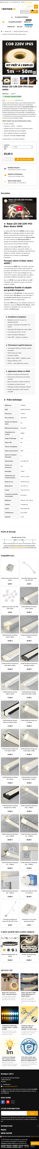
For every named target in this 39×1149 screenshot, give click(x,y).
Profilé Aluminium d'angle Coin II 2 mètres (29, 721)
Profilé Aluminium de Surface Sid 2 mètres (10, 778)
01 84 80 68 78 (15, 2)
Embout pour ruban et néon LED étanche (10, 579)
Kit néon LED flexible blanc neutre (29, 955)
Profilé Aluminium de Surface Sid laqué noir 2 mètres (10, 806)
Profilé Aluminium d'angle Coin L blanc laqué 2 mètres (29, 749)
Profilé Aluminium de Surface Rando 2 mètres (10, 636)
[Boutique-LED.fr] (8, 9)
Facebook (3, 1102)
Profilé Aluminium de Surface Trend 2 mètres (29, 607)
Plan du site (5, 2)
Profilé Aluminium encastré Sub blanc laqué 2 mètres (10, 664)
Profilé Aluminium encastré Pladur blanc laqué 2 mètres (29, 693)
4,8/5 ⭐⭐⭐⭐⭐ (27, 2)
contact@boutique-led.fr (10, 1086)
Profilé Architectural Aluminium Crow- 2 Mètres (10, 835)
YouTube (8, 1102)
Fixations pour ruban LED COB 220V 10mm (10, 607)
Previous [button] (1, 946)
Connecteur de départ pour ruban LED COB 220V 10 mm (10, 920)
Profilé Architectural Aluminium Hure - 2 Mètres (29, 806)
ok (33, 1113)
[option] (10, 948)
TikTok (13, 1102)
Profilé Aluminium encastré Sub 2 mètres (29, 636)
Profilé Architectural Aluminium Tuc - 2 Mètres (10, 863)
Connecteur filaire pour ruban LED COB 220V (29, 579)
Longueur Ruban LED (7, 147)
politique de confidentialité (13, 1147)
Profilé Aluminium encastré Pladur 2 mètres (10, 693)
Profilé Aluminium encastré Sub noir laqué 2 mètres (29, 664)
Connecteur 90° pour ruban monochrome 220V (29, 920)
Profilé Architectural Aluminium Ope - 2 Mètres (29, 863)
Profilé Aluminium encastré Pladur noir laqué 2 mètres (10, 721)
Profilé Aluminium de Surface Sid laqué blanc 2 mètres (29, 778)
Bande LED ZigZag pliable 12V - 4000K (10, 955)
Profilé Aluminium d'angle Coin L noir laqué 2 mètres (10, 749)
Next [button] (37, 946)
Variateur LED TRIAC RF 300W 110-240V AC (29, 892)
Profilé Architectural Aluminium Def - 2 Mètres (10, 892)
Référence (5, 93)
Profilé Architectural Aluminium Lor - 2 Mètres (29, 835)
